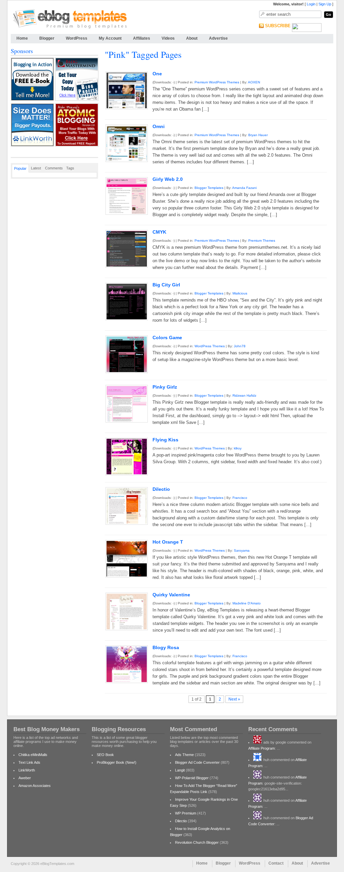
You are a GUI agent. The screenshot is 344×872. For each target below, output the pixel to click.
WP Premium (185, 813)
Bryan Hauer (258, 135)
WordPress (76, 38)
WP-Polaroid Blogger (192, 778)
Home (22, 38)
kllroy (238, 448)
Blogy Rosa (166, 647)
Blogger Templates (209, 188)
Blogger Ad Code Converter (197, 762)
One (157, 73)
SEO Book (105, 755)
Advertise (218, 38)
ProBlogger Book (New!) (116, 762)
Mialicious (239, 293)
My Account (110, 38)
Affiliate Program (261, 748)
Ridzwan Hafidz (244, 395)
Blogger (46, 38)
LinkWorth (26, 770)
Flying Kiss (165, 439)
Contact (276, 863)
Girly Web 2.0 (168, 179)
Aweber (24, 778)
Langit (180, 770)
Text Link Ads (29, 762)
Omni (159, 126)
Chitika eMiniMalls (32, 755)
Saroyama (242, 550)
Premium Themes (261, 240)
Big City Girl (166, 284)
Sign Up (324, 4)
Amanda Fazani (244, 188)
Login (311, 4)
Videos (168, 38)
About (192, 38)
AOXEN (254, 82)
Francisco (239, 498)
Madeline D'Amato (246, 603)
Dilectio (161, 489)
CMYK (159, 232)
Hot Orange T (168, 542)
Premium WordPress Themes (217, 82)
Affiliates (141, 38)
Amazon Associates (34, 786)
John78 (240, 346)
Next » (234, 699)
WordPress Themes (210, 346)
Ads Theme (184, 755)
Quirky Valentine (171, 594)
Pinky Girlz (165, 387)
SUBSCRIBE (278, 25)
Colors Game (167, 337)
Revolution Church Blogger (197, 842)
